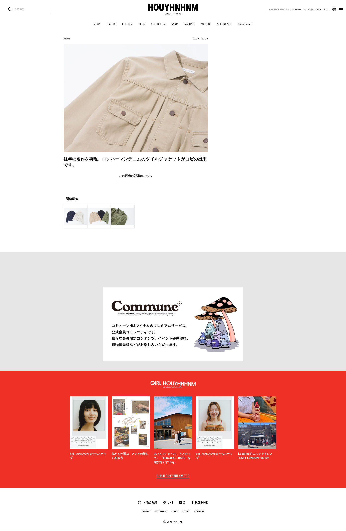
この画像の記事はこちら (135, 175)
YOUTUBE (205, 24)
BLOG (142, 24)
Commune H (245, 24)
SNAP (174, 24)
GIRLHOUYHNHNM (173, 476)
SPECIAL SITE (224, 24)
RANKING (189, 24)
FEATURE (111, 24)
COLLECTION (158, 24)
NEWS (97, 24)
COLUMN (127, 24)
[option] (89, 430)
